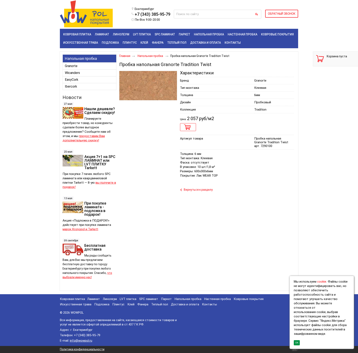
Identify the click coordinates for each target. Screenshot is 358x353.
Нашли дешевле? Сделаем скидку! (99, 111)
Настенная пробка (217, 299)
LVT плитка (128, 299)
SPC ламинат (148, 299)
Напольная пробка (81, 58)
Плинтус (118, 304)
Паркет (166, 299)
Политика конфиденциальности (82, 349)
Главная (124, 56)
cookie (321, 281)
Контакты (209, 304)
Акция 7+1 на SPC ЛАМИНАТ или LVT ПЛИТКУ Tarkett (99, 162)
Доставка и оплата (185, 304)
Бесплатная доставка (94, 247)
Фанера (142, 304)
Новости (72, 97)
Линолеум (110, 299)
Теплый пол (159, 304)
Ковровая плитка (72, 299)
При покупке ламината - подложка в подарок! (95, 209)
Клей (130, 304)
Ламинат (93, 299)
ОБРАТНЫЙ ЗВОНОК (281, 13)
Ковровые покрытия (249, 299)
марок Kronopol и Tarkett (80, 229)
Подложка (101, 304)
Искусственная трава (75, 304)
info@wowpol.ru (81, 340)
